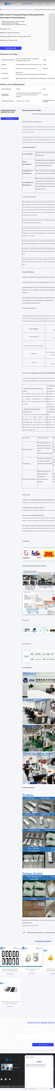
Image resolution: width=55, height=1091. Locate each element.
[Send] (51, 1088)
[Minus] (51, 1057)
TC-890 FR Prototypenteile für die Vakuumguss (32, 969)
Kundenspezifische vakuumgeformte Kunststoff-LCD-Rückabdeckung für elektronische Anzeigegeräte (10, 969)
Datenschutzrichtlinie (5, 1086)
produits (9, 9)
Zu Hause (4, 9)
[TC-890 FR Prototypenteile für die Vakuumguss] (32, 956)
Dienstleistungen (27, 3)
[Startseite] (7, 3)
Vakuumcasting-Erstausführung (35, 932)
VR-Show (36, 4)
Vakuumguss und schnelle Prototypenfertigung (23, 9)
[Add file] (27, 1088)
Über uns (43, 4)
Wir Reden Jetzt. (10, 48)
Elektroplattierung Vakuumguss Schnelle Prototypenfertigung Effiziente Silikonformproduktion (10, 1002)
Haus (18, 3)
